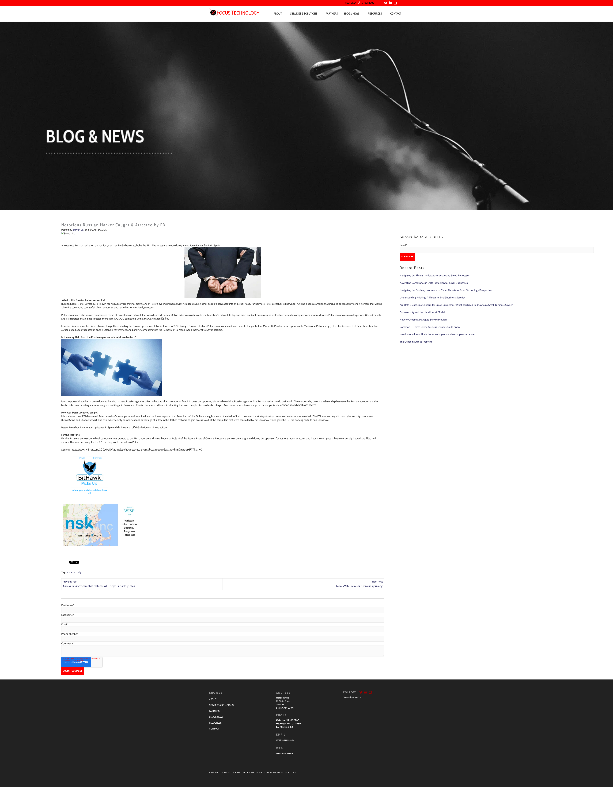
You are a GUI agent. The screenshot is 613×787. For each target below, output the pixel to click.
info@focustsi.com (285, 739)
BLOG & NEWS (216, 716)
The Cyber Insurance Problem (416, 341)
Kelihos (165, 318)
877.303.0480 (294, 723)
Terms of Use (273, 772)
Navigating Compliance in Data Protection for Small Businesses (434, 282)
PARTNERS (214, 711)
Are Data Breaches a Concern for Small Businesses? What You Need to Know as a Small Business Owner (456, 304)
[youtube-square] (396, 3)
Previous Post (70, 581)
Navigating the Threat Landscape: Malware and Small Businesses (435, 275)
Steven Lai (78, 229)
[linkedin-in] (391, 3)
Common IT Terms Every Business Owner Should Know (430, 326)
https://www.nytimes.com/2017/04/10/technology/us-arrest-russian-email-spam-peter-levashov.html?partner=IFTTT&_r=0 (137, 449)
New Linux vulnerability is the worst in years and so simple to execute (437, 334)
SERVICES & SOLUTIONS (221, 705)
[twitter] (386, 3)
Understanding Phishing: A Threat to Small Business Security (432, 297)
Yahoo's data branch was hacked (299, 405)
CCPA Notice (289, 772)
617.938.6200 (367, 2)
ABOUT (212, 699)
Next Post (377, 581)
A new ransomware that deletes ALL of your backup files (99, 586)
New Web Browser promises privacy (359, 586)
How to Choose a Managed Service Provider (423, 319)
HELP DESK (350, 2)
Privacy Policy (255, 772)
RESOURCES (215, 722)
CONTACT (214, 728)
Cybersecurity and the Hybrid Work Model (422, 312)
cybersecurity (74, 572)
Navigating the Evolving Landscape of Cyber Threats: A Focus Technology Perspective (446, 290)
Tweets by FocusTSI (352, 697)
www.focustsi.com (284, 753)
